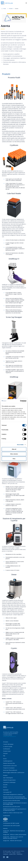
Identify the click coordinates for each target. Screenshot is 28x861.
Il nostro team (7, 751)
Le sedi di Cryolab (7, 746)
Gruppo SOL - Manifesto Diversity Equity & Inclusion (14, 831)
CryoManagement (7, 761)
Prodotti (11, 8)
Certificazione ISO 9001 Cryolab (11, 823)
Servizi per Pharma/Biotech (10, 770)
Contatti (5, 753)
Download (5, 790)
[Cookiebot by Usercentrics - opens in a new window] (20, 401)
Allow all (14, 449)
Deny (14, 458)
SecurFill (5, 784)
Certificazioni (6, 749)
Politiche (5, 828)
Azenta (5, 787)
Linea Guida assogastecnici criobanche (13, 794)
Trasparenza (19, 854)
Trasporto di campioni (8, 768)
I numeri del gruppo (8, 744)
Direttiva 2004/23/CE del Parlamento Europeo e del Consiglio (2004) (15, 803)
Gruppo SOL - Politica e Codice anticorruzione (14, 834)
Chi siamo (5, 742)
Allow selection (14, 454)
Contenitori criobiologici (9, 782)
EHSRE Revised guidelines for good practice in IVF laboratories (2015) (14, 809)
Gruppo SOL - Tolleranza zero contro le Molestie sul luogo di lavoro (13, 837)
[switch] (24, 430)
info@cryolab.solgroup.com (9, 736)
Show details (20, 444)
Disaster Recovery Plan (9, 763)
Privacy (14, 852)
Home (4, 8)
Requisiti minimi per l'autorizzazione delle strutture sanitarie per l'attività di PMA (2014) (14, 797)
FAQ (4, 755)
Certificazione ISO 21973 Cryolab (11, 825)
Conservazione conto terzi (10, 765)
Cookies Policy (12, 854)
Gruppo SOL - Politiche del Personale (12, 840)
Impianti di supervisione (9, 780)
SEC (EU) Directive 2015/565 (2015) (11, 800)
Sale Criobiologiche (8, 777)
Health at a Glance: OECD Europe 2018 (12, 812)
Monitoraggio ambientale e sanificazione (13, 772)
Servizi (5, 758)
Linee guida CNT (7, 792)
